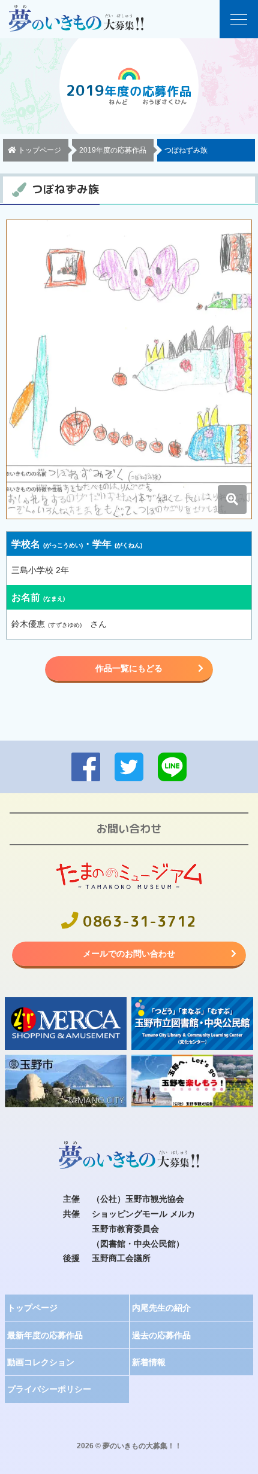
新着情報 (149, 1362)
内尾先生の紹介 (161, 1307)
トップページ (32, 1307)
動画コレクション (40, 1362)
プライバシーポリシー (49, 1389)
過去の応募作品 (161, 1335)
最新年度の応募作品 (45, 1335)
